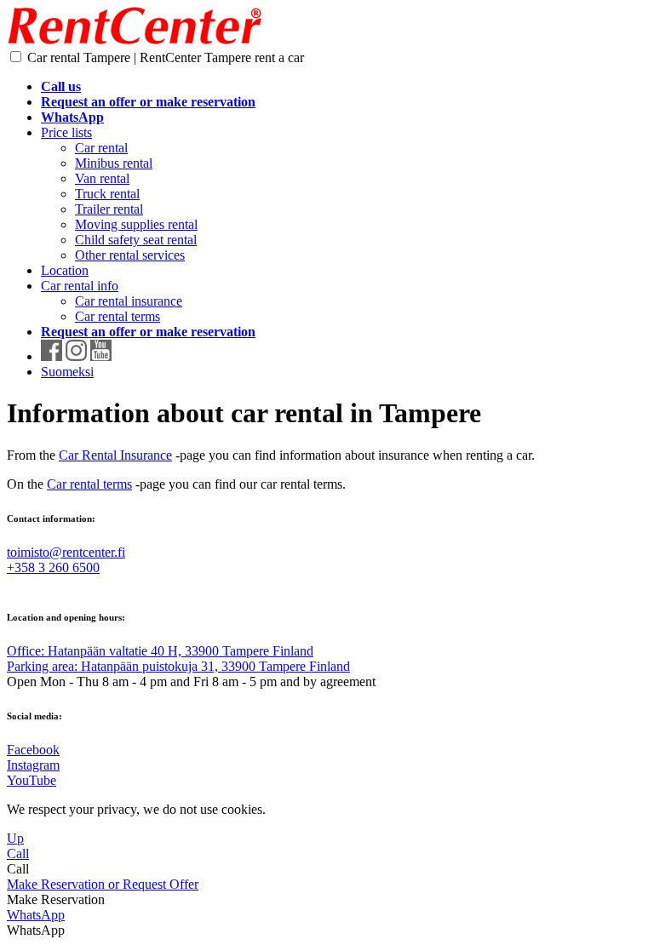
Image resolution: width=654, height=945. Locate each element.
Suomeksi (67, 371)
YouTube (31, 780)
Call (18, 853)
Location (65, 270)
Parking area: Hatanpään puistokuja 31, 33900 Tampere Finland (178, 666)
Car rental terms (117, 316)
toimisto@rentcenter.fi (66, 552)
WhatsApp (36, 915)
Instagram (33, 765)
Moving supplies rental (136, 224)
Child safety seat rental (136, 239)
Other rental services (130, 255)
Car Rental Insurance (115, 455)
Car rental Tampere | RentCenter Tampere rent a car (165, 57)
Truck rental (107, 193)
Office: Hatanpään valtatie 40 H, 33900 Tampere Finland (160, 651)
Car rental (101, 147)
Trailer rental (109, 209)
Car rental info (79, 285)
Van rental (102, 178)
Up (15, 838)
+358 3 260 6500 (53, 567)
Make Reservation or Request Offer (102, 884)
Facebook (33, 749)
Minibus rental (113, 163)
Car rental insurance (128, 301)
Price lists (66, 132)
